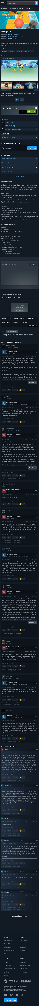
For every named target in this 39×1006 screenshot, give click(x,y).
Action (12, 51)
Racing (19, 51)
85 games (8, 678)
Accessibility (7, 965)
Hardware (23, 947)
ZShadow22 (9, 676)
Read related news (8, 167)
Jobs (21, 944)
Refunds (6, 975)
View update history (8, 163)
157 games (9, 430)
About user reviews (7, 297)
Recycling (23, 950)
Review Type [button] (5, 318)
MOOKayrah (10, 428)
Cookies (6, 972)
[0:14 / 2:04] (19, 70)
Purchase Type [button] (18, 318)
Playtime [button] (15, 322)
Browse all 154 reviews (19, 916)
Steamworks (7, 947)
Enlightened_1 (10, 484)
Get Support (23, 968)
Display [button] (25, 322)
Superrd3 (9, 710)
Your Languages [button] (11, 331)
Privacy (6, 962)
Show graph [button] (32, 325)
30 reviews (16, 678)
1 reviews (15, 347)
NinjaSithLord (10, 345)
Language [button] (30, 318)
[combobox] (21, 3)
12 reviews (9, 587)
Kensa (8, 641)
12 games (8, 347)
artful (7, 396)
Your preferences (18, 297)
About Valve (23, 940)
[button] (4, 8)
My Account (23, 972)
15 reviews (9, 550)
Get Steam (23, 962)
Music (27, 51)
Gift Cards (7, 954)
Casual (4, 51)
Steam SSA (7, 944)
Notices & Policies (9, 968)
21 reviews (9, 486)
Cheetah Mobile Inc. (14, 34)
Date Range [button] (5, 322)
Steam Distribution (9, 950)
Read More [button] (32, 382)
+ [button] (32, 51)
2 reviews (8, 643)
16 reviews (17, 430)
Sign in (3, 93)
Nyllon (8, 548)
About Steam (8, 940)
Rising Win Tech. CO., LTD (15, 36)
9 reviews (8, 712)
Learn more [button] (32, 148)
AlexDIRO (9, 585)
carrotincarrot (10, 511)
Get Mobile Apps (11, 1000)
